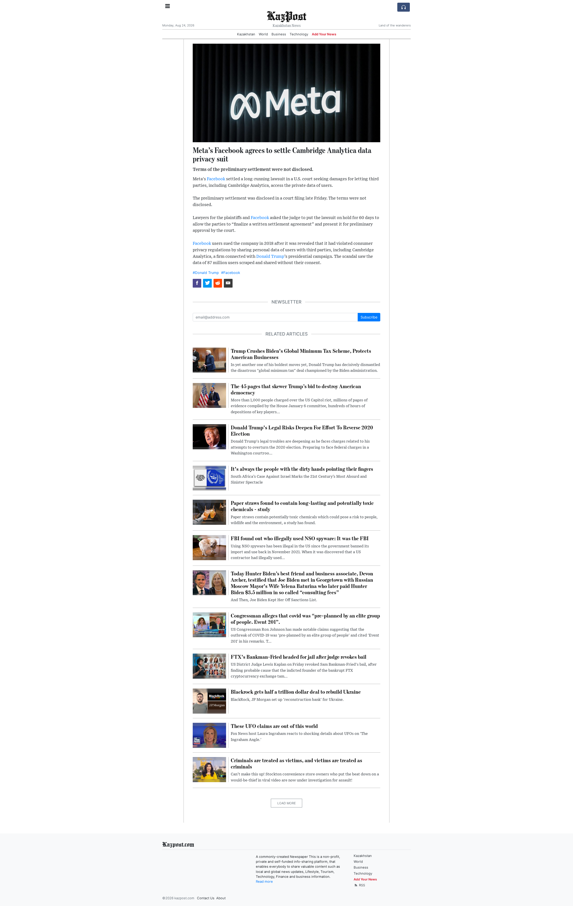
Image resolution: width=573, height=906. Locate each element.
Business (279, 34)
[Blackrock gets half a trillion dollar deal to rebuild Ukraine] (209, 701)
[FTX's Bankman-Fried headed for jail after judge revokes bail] (209, 665)
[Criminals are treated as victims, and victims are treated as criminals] (209, 769)
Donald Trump (270, 256)
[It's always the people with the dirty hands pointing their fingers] (209, 478)
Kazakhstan (246, 34)
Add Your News (324, 34)
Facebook (216, 179)
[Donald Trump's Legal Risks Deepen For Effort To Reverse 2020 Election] (209, 436)
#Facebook (230, 272)
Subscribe (369, 317)
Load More (286, 803)
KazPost (286, 15)
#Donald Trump (206, 272)
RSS (361, 885)
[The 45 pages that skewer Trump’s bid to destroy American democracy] (209, 395)
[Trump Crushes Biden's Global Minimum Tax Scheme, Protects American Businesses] (209, 359)
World (263, 34)
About (221, 898)
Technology (299, 34)
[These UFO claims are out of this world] (209, 735)
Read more (264, 882)
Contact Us (205, 898)
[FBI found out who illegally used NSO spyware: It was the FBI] (209, 547)
